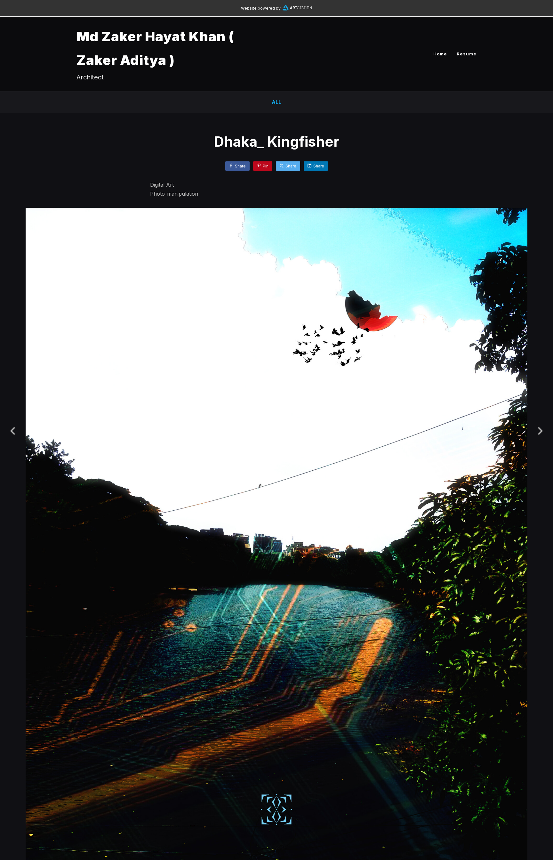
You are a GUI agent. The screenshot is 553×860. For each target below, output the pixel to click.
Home (440, 53)
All (276, 102)
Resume (467, 53)
